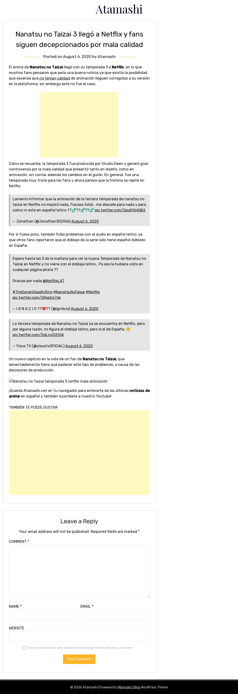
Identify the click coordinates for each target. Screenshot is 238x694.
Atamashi (119, 8)
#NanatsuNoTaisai (69, 292)
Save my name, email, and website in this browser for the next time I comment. (80, 647)
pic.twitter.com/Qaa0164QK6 (120, 210)
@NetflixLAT (53, 281)
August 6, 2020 (85, 221)
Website (16, 628)
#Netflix (93, 292)
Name (15, 606)
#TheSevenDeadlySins (32, 292)
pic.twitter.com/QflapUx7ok (37, 297)
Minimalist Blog (129, 687)
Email (86, 606)
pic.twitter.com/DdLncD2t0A (38, 335)
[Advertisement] (79, 124)
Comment (19, 541)
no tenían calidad (54, 78)
